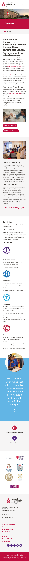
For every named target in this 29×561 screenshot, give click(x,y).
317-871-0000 (6, 514)
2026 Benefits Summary (11, 131)
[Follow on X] (17, 545)
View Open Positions (10, 125)
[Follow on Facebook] (8, 545)
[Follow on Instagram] (14, 545)
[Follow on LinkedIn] (11, 545)
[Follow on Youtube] (20, 545)
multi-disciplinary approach (14, 66)
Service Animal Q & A (17, 557)
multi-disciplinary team (15, 93)
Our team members (7, 75)
